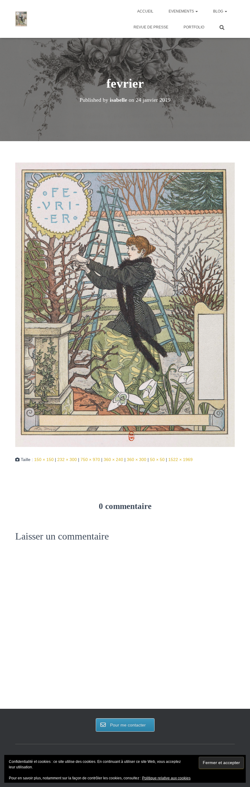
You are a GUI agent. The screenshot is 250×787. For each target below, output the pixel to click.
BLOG (218, 11)
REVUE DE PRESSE (151, 27)
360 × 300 (136, 459)
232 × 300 (67, 459)
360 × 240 (113, 459)
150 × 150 (44, 459)
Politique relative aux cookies (166, 778)
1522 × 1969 (180, 459)
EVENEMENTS (182, 11)
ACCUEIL (145, 11)
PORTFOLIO (194, 27)
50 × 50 (157, 459)
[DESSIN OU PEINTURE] (21, 19)
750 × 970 (90, 459)
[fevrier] (125, 304)
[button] (196, 11)
